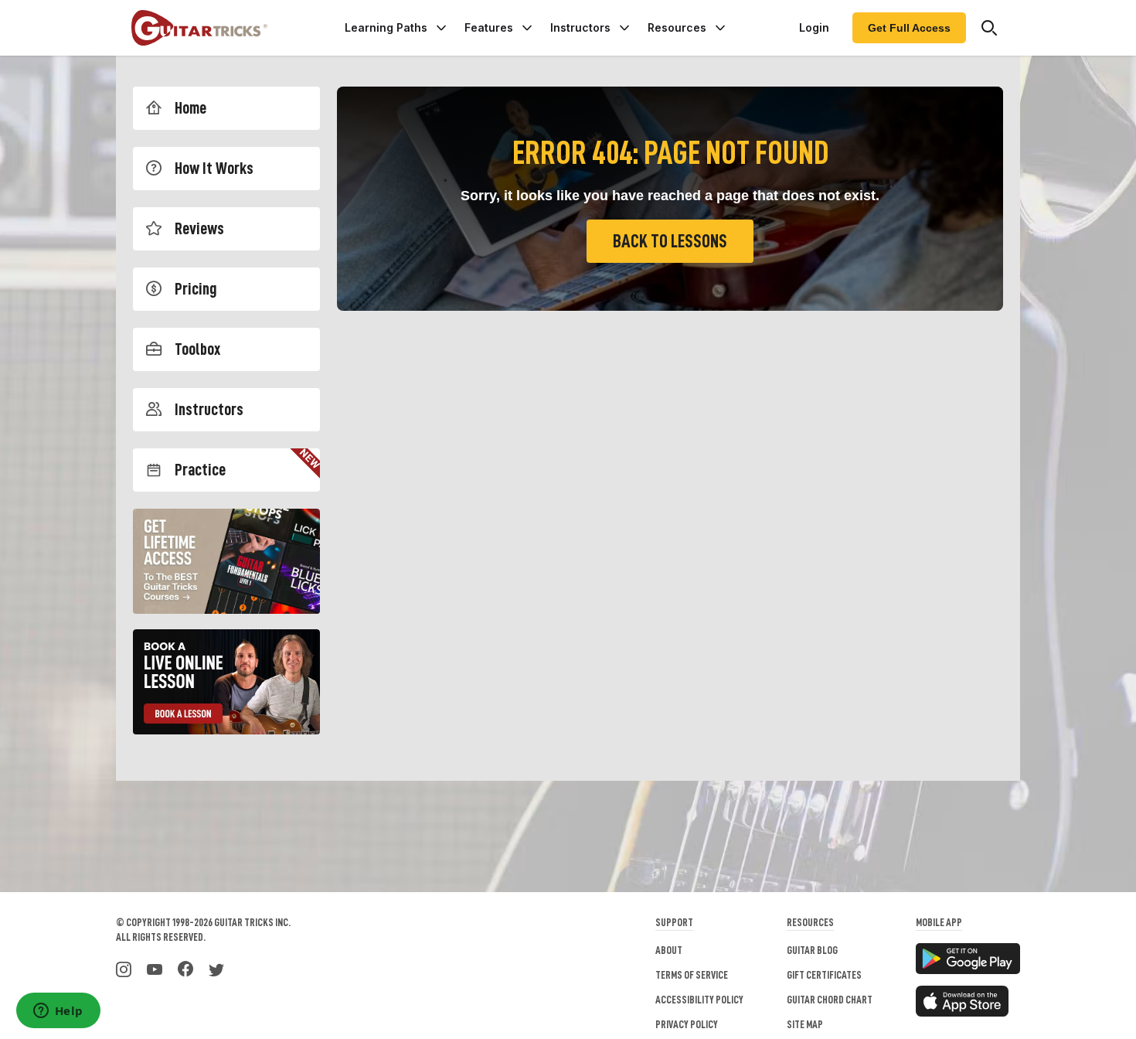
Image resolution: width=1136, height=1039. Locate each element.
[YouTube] (154, 968)
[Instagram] (123, 968)
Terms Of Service (691, 974)
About (668, 950)
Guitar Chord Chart (829, 999)
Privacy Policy (686, 1024)
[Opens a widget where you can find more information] (57, 1012)
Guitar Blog (812, 950)
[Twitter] (216, 968)
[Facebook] (185, 968)
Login (814, 27)
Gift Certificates (824, 974)
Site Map (805, 1024)
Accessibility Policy (699, 999)
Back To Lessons (670, 241)
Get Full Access (909, 28)
